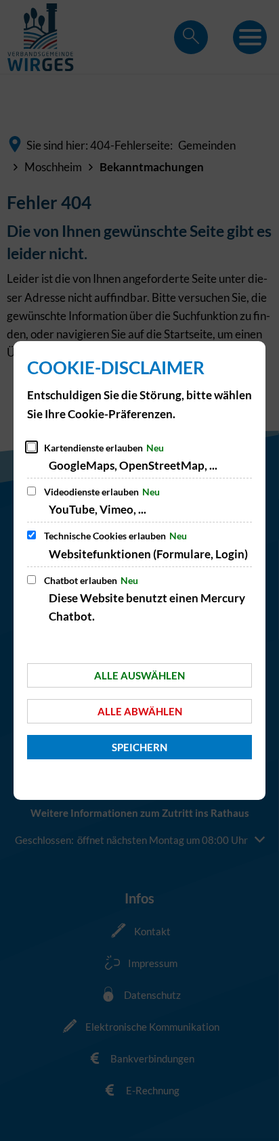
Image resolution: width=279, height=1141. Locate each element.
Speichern (139, 747)
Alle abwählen (140, 711)
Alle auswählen (139, 675)
